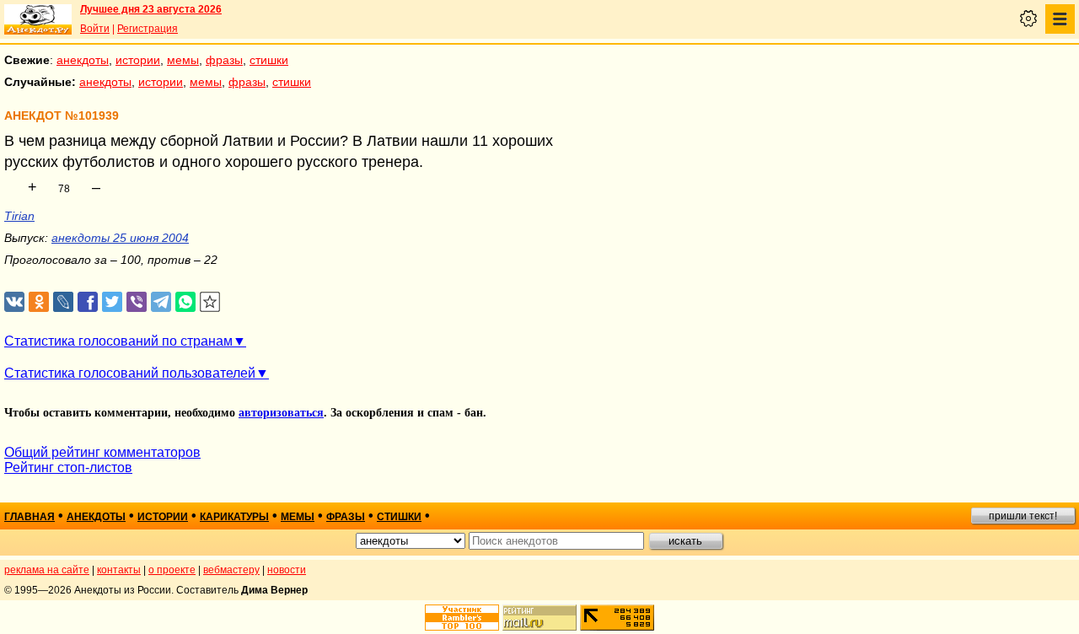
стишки (269, 60)
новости (286, 570)
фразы (224, 60)
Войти (95, 29)
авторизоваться (281, 412)
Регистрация (147, 29)
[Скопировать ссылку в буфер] (210, 302)
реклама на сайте (46, 570)
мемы (183, 60)
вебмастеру (231, 570)
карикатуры (234, 517)
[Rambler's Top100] (462, 617)
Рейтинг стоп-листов (68, 467)
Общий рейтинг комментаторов (102, 452)
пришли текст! (1023, 516)
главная (29, 517)
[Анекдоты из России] (38, 19)
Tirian (19, 216)
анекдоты (82, 60)
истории (137, 60)
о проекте (172, 570)
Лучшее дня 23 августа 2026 (151, 9)
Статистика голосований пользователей (129, 373)
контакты (119, 570)
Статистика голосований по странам (118, 341)
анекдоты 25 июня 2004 (120, 237)
